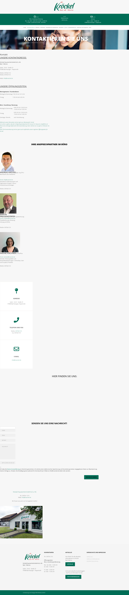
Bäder (37, 27)
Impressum (89, 556)
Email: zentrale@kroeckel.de (7, 257)
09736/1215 (18, 331)
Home (24, 27)
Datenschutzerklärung (13, 469)
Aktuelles (70, 564)
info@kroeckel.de (8, 78)
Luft (65, 27)
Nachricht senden (91, 477)
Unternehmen (30, 27)
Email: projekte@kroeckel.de (7, 218)
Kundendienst (71, 27)
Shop (90, 27)
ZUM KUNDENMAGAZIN (73, 576)
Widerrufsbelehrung (92, 561)
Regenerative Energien (51, 27)
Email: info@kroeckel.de (6, 180)
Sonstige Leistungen (82, 27)
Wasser (60, 27)
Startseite (26, 42)
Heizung (42, 27)
